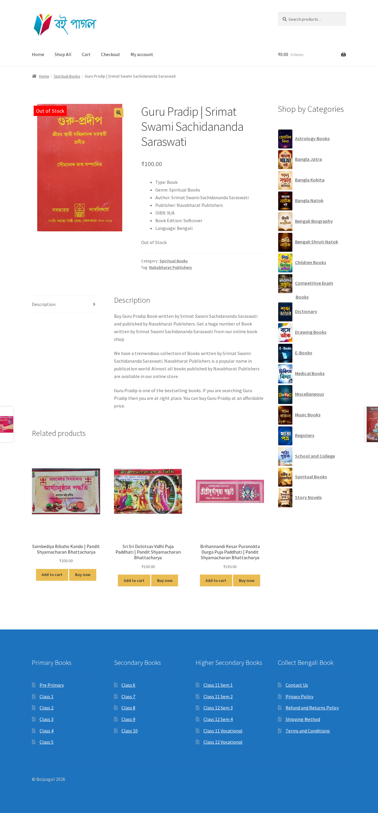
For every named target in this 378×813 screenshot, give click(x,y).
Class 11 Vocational (222, 731)
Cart (86, 54)
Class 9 (128, 719)
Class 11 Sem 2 (218, 696)
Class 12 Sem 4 (218, 719)
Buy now (82, 574)
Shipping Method (303, 719)
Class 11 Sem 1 (218, 685)
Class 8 (128, 708)
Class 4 (46, 731)
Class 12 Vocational (222, 742)
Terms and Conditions (308, 731)
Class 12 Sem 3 (218, 708)
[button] (118, 112)
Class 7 (128, 696)
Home (38, 54)
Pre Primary (52, 685)
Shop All (63, 54)
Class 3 (46, 719)
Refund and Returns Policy (312, 708)
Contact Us (297, 685)
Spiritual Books (67, 76)
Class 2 (46, 708)
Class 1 (46, 696)
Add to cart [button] (52, 574)
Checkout (110, 54)
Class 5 (46, 742)
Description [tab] (44, 304)
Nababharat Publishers (170, 267)
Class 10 (129, 731)
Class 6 (128, 685)
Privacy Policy (299, 696)
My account (142, 54)
